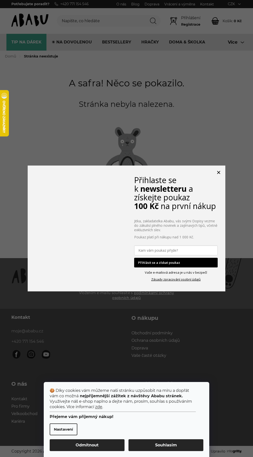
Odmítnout (87, 445)
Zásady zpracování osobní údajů (176, 279)
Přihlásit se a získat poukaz (159, 262)
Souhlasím (166, 445)
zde (98, 406)
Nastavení (63, 429)
